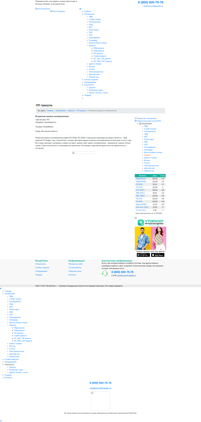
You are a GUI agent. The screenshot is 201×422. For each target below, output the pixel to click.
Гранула (92, 46)
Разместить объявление (147, 118)
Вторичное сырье (96, 90)
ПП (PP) (139, 184)
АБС (90, 27)
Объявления (89, 14)
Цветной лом (94, 74)
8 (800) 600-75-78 (122, 272)
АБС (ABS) (140, 196)
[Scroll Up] (1, 421)
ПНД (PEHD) (141, 182)
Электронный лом (96, 72)
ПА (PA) (139, 201)
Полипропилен (95, 22)
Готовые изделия (91, 80)
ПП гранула (98, 53)
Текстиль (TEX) (142, 207)
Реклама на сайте (76, 264)
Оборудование (90, 82)
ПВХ (90, 32)
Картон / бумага (95, 64)
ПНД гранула (99, 51)
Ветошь (92, 66)
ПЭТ (90, 35)
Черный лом (94, 77)
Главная (87, 11)
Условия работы (75, 268)
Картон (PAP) (141, 204)
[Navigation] (123, 9)
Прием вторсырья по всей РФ (149, 121)
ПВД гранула (99, 48)
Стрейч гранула (100, 56)
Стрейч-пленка (150, 129)
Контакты (72, 275)
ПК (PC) (139, 199)
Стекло (92, 69)
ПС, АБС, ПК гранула (102, 59)
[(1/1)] (84, 163)
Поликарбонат (94, 38)
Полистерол (149, 139)
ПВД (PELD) (141, 179)
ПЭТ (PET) (140, 190)
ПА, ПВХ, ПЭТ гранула (103, 61)
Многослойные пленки (98, 43)
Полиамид (93, 40)
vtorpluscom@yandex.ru (153, 6)
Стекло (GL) (141, 210)
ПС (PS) (139, 187)
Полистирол (94, 30)
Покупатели (89, 85)
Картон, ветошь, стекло (98, 93)
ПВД (90, 17)
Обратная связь (75, 271)
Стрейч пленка (95, 19)
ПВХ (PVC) (140, 193)
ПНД (91, 25)
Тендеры (87, 95)
